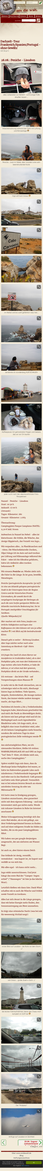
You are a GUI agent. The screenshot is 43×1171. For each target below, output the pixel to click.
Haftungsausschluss (21, 1158)
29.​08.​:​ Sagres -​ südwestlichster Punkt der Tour (31, 1143)
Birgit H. (6, 51)
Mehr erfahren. (26, 1165)
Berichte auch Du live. (30, 8)
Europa (23, 16)
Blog (21, 1155)
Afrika (38, 16)
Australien (14, 16)
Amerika (5, 16)
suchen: (18, 20)
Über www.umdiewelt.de (21, 1153)
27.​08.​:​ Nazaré (3, 1142)
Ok (34, 1162)
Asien (31, 16)
